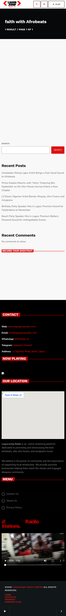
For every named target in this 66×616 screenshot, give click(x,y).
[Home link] (12, 4)
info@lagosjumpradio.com (23, 332)
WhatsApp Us (22, 339)
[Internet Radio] (20, 528)
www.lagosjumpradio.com (22, 326)
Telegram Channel (22, 345)
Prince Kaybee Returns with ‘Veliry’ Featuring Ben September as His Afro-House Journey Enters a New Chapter (30, 186)
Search (6, 143)
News (8, 86)
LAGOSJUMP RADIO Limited (27, 587)
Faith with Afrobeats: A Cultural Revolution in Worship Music (32, 96)
